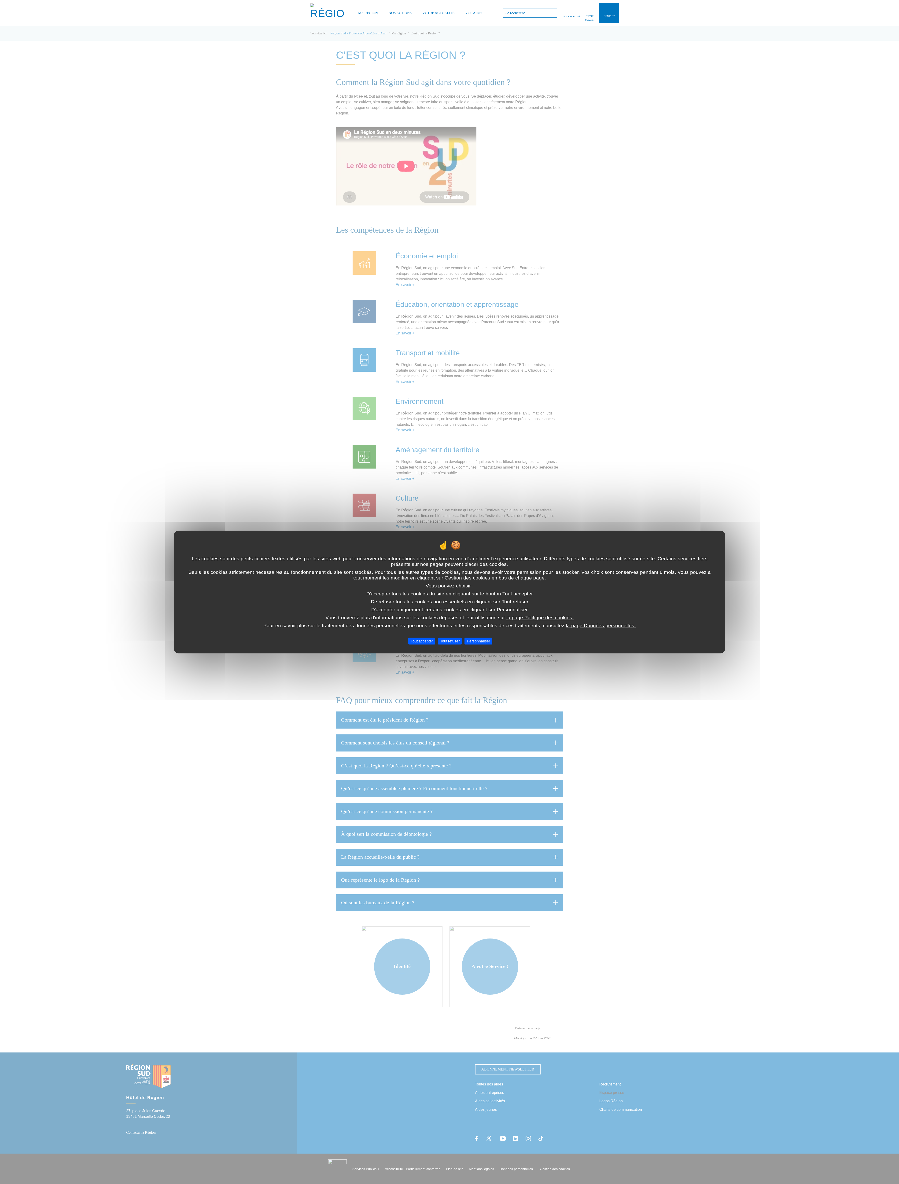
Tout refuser (450, 641)
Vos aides (474, 13)
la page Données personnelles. (601, 625)
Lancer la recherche (553, 13)
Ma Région (368, 13)
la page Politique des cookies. (540, 617)
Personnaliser (478, 641)
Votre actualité (438, 13)
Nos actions (400, 13)
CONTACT (609, 16)
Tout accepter (422, 641)
